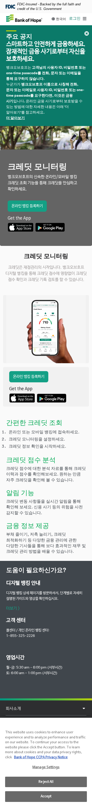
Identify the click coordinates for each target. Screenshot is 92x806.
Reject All (46, 782)
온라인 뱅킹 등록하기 (27, 206)
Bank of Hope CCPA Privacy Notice (41, 757)
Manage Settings (46, 767)
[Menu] (84, 19)
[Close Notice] (87, 33)
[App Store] (20, 227)
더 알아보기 (15, 118)
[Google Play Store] (50, 227)
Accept (46, 796)
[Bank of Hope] (24, 18)
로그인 (74, 18)
